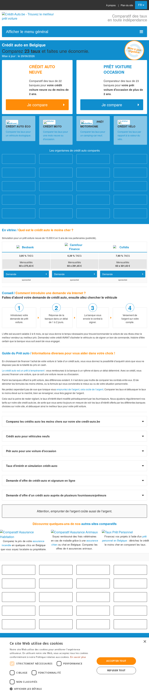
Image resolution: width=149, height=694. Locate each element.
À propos (111, 5)
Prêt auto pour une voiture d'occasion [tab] (31, 451)
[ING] (18, 213)
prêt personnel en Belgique (124, 538)
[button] (51, 688)
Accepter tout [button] (116, 661)
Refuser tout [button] (116, 670)
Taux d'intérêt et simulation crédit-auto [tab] (31, 466)
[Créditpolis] (18, 200)
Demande (11, 274)
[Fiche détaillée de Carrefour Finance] (74, 246)
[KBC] (56, 213)
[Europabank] (93, 186)
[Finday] (130, 200)
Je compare (37, 104)
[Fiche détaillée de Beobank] (26, 247)
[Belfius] (56, 159)
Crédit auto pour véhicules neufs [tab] (28, 436)
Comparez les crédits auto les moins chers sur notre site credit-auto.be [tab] (53, 421)
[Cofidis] (130, 172)
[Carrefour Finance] (18, 172)
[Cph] (18, 597)
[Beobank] (93, 159)
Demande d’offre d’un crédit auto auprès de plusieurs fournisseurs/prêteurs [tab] (56, 495)
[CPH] (18, 186)
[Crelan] (130, 186)
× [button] (144, 641)
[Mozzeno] (93, 213)
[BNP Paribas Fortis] (130, 159)
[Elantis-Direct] (93, 200)
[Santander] (130, 213)
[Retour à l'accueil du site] (29, 18)
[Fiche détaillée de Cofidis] (123, 247)
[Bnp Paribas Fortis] (130, 570)
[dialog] (74, 665)
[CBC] (56, 172)
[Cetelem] (93, 172)
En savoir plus (78, 657)
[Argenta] (18, 159)
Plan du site (127, 5)
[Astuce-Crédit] (56, 186)
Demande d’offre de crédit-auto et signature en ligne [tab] (40, 480)
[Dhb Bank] (56, 200)
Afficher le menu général (27, 32)
